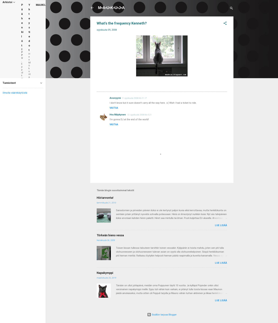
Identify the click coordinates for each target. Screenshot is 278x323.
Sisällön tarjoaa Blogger (164, 314)
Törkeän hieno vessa (110, 235)
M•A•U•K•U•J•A (111, 7)
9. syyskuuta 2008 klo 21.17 (134, 98)
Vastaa (114, 108)
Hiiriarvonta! (105, 197)
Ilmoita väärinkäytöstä (15, 92)
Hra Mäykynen (118, 114)
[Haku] (231, 9)
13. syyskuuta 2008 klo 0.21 (139, 114)
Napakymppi (105, 272)
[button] (225, 23)
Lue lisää (221, 225)
